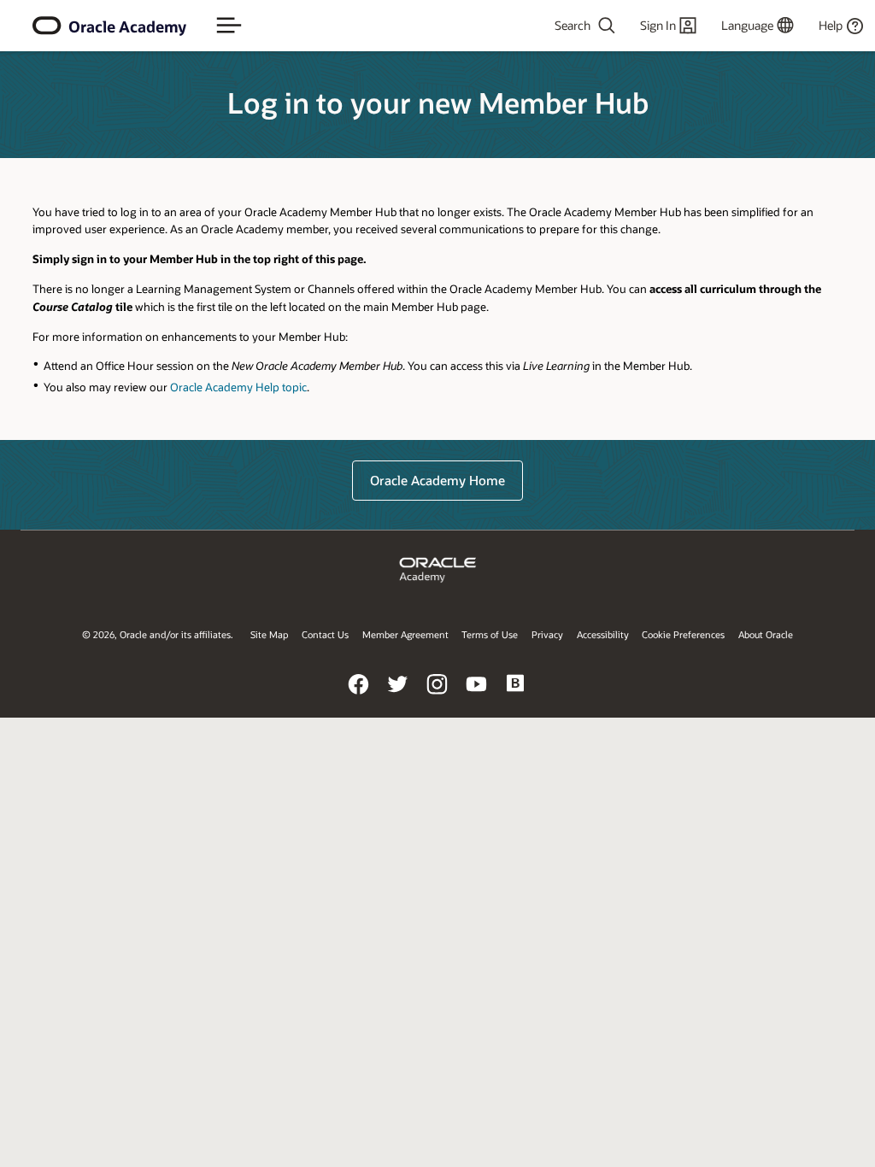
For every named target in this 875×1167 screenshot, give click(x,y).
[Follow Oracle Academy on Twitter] (398, 696)
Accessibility (603, 634)
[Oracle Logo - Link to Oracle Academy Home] (47, 25)
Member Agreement (405, 634)
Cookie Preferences (683, 634)
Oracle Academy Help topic (238, 386)
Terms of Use (489, 634)
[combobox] (556, 26)
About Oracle (765, 634)
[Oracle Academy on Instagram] (437, 696)
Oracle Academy (127, 26)
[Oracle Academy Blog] (516, 696)
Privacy (547, 634)
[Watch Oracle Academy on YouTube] (476, 696)
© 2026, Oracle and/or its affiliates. (157, 634)
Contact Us (325, 634)
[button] (229, 25)
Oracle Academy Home (437, 480)
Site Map (269, 634)
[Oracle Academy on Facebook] (359, 696)
